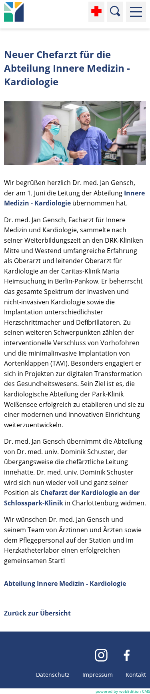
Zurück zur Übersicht (37, 613)
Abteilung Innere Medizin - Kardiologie (65, 583)
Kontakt (136, 674)
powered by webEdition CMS (123, 691)
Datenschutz (53, 674)
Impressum (97, 674)
